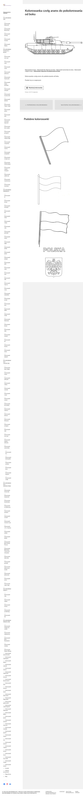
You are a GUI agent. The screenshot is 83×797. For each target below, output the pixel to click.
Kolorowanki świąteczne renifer (7, 628)
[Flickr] (10, 784)
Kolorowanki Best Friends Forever (7, 543)
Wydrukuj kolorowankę (34, 88)
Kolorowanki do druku (30, 70)
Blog (6, 776)
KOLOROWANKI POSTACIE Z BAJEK (7, 51)
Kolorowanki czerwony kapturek (7, 121)
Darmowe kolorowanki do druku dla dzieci (51, 792)
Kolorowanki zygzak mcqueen (7, 169)
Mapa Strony (8, 774)
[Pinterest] (7, 784)
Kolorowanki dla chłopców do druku (46, 70)
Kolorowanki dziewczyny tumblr (7, 568)
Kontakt (7, 768)
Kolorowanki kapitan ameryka (7, 441)
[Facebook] (4, 784)
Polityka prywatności (70, 792)
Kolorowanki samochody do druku (64, 70)
